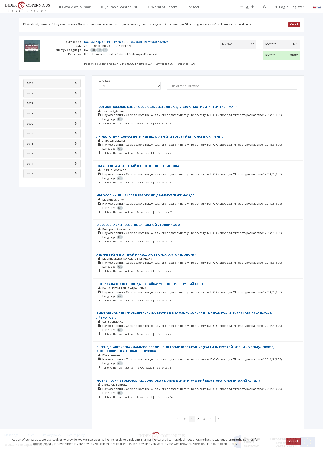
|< (176, 419)
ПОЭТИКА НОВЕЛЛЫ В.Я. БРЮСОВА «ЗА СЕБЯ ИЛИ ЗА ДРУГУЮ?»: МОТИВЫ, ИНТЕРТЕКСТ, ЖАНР (166, 107)
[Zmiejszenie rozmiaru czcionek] (239, 7)
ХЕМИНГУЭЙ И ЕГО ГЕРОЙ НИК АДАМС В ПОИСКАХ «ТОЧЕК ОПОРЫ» (146, 254)
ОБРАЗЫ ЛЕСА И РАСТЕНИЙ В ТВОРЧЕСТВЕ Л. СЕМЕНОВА (137, 166)
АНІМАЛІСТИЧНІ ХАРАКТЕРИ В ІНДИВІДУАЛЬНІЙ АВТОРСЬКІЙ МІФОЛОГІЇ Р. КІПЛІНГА (159, 136)
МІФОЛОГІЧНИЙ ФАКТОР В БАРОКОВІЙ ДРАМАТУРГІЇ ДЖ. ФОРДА (145, 195)
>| (219, 419)
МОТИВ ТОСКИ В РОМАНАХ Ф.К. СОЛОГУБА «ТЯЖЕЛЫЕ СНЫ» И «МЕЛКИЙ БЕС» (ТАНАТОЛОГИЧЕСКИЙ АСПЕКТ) (178, 381)
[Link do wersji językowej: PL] (315, 7)
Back (295, 24)
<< (185, 419)
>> (211, 419)
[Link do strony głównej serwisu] (27, 6)
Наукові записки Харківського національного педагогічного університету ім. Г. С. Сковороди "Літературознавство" (135, 24)
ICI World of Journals (36, 24)
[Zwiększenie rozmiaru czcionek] (255, 7)
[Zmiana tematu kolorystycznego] (265, 7)
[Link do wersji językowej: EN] (319, 7)
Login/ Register (291, 7)
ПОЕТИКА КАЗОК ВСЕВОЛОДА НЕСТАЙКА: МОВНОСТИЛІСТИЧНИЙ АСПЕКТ (151, 284)
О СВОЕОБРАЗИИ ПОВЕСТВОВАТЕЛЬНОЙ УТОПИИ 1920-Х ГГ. (140, 225)
